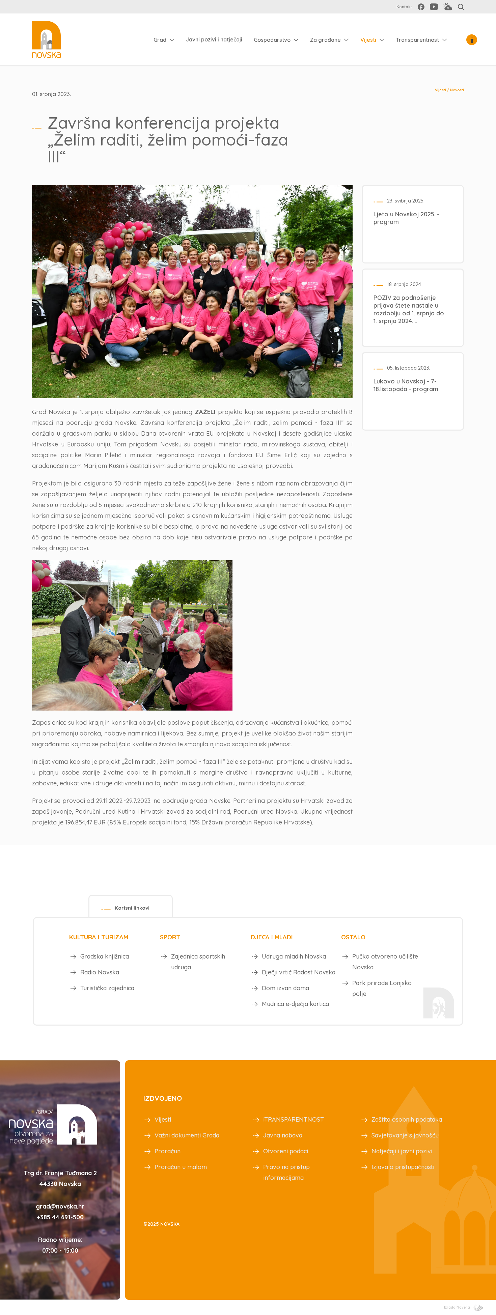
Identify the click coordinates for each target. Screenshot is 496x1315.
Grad (160, 39)
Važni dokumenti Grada (187, 1135)
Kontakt (404, 6)
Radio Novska (99, 972)
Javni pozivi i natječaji (214, 39)
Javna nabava (282, 1135)
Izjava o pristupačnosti (402, 1167)
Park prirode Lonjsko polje (382, 988)
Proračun (168, 1151)
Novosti (457, 90)
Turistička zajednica (107, 988)
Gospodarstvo (272, 39)
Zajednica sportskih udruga (198, 961)
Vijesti (368, 39)
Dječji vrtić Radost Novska (298, 972)
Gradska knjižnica (104, 956)
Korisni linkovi (132, 908)
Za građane (325, 39)
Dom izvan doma (285, 988)
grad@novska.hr (60, 1206)
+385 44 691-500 (60, 1217)
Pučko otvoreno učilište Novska (385, 961)
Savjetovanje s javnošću (405, 1135)
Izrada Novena (457, 1307)
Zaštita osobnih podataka (406, 1119)
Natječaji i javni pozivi (401, 1151)
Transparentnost (417, 39)
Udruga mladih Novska (294, 956)
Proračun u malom (181, 1167)
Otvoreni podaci (285, 1151)
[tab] (130, 906)
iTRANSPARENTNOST (293, 1119)
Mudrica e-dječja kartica (295, 1004)
